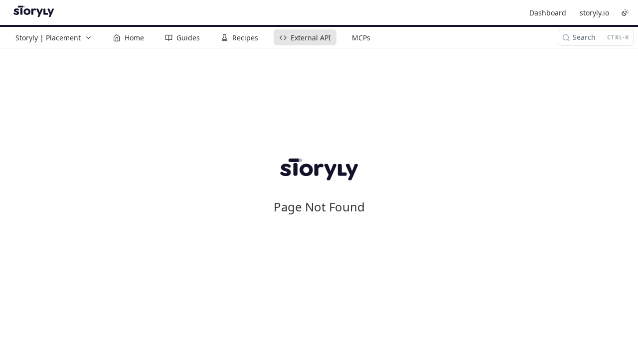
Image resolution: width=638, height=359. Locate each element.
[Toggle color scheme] (625, 12)
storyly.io (594, 12)
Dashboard (547, 12)
